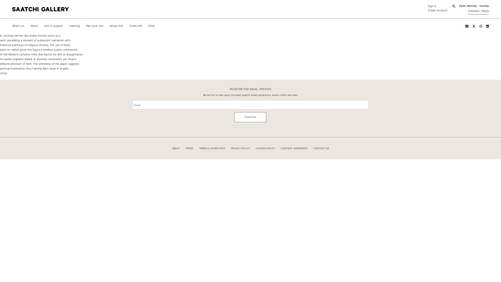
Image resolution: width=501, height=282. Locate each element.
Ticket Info (135, 26)
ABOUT (176, 148)
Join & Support (53, 26)
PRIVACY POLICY (240, 148)
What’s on (18, 26)
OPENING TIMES (478, 11)
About (34, 26)
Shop (151, 26)
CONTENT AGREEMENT (294, 148)
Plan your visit (95, 26)
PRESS (189, 148)
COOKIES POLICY (265, 148)
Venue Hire (116, 26)
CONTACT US (321, 148)
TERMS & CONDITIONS (212, 148)
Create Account (437, 10)
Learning (74, 26)
